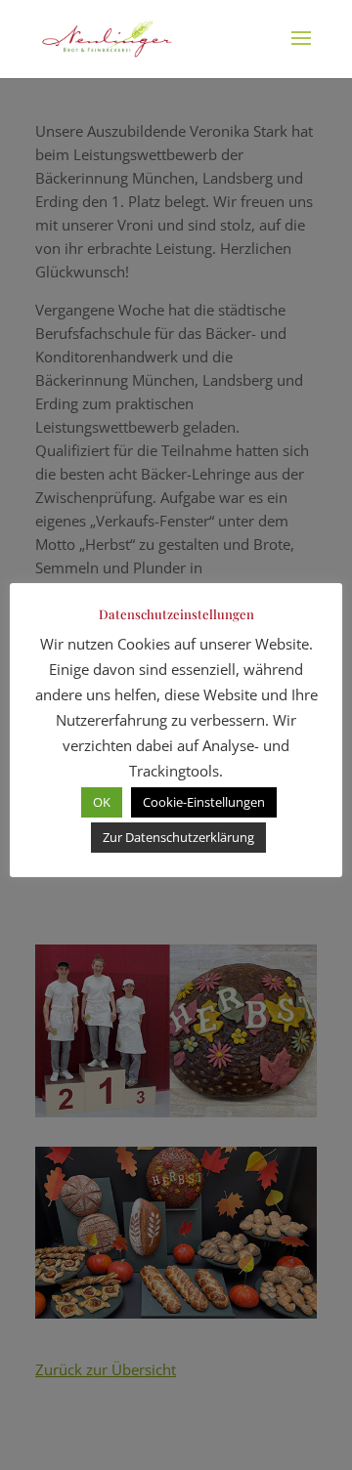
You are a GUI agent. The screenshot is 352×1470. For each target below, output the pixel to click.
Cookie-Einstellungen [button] (204, 802)
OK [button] (101, 802)
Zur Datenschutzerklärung (178, 837)
